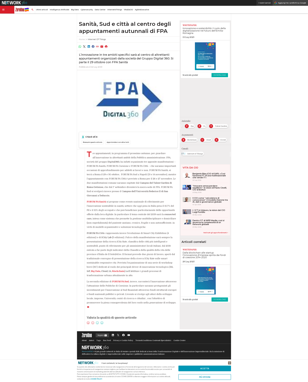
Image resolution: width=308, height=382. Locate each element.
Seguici (101, 335)
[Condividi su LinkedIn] (89, 46)
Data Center (100, 10)
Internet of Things (97, 39)
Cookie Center (179, 340)
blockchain (118, 271)
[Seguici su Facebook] (123, 335)
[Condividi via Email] (102, 46)
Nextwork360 (87, 351)
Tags (98, 340)
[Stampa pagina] (106, 46)
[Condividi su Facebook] (93, 46)
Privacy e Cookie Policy (123, 340)
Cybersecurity (87, 10)
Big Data (75, 10)
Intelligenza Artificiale (59, 10)
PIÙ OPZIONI (204, 377)
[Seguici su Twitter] (118, 335)
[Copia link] (97, 46)
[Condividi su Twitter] (84, 46)
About (84, 340)
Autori (91, 340)
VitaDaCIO (128, 10)
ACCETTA (204, 368)
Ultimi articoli (42, 10)
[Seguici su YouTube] (128, 335)
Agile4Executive (142, 10)
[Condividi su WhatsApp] (80, 46)
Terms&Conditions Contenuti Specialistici (153, 340)
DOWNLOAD (219, 75)
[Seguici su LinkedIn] (112, 335)
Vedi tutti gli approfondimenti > (215, 233)
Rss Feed (107, 340)
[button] (7, 10)
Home (82, 39)
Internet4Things (114, 10)
